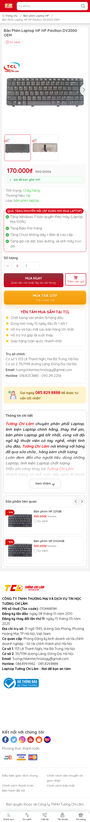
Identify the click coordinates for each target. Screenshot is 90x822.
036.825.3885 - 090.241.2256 (40, 376)
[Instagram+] (22, 739)
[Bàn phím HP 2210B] (20, 520)
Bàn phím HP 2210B (47, 511)
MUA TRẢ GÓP (45, 297)
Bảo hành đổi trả (13, 790)
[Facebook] (5, 739)
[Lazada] (47, 739)
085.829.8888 (47, 392)
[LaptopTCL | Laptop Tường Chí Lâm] (8, 6)
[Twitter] (13, 739)
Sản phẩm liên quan (21, 501)
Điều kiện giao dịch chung (20, 775)
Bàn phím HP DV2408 (49, 541)
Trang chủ (11, 15)
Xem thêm (43, 483)
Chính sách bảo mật (61, 785)
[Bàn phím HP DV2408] (20, 550)
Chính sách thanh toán (17, 785)
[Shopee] (39, 739)
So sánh (15, 42)
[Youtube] (30, 739)
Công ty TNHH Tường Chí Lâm (61, 804)
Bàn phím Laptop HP (36, 15)
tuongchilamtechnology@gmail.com (44, 370)
